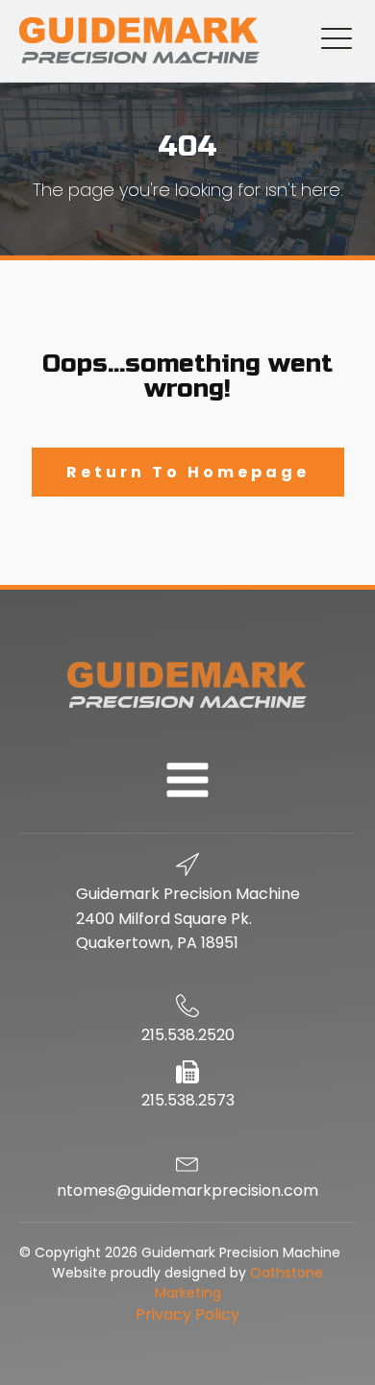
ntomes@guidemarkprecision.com (187, 1190)
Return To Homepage (188, 472)
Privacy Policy (187, 1314)
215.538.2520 (188, 1035)
